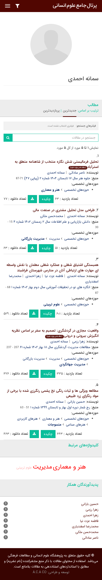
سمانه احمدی (56, 172)
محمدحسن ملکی (51, 216)
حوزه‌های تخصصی (76, 189)
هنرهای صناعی (75, 424)
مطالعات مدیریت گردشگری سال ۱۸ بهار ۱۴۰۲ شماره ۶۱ (55, 347)
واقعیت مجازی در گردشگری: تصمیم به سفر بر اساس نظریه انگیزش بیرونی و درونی (55, 333)
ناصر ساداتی (77, 172)
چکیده (46, 199)
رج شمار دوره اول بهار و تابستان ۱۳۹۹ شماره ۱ (60, 407)
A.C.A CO (39, 572)
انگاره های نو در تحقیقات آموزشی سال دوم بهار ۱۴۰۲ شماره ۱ (50, 287)
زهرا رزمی (78, 341)
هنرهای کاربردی (27, 418)
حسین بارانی (76, 401)
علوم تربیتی (24, 467)
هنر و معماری (51, 418)
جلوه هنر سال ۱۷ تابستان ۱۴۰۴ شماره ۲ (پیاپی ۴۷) (57, 178)
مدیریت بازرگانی (34, 358)
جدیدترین (69, 110)
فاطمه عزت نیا (54, 276)
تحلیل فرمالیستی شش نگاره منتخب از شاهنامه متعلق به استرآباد (56, 164)
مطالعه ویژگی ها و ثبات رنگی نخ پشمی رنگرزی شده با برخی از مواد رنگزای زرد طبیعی (52, 393)
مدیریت (54, 238)
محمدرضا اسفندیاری (85, 526)
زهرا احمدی (33, 276)
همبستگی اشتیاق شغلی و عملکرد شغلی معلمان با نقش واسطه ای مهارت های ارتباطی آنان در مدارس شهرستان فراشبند (52, 267)
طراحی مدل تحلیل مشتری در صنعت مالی (64, 210)
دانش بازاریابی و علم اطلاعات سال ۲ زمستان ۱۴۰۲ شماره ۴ (52, 221)
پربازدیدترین (51, 110)
